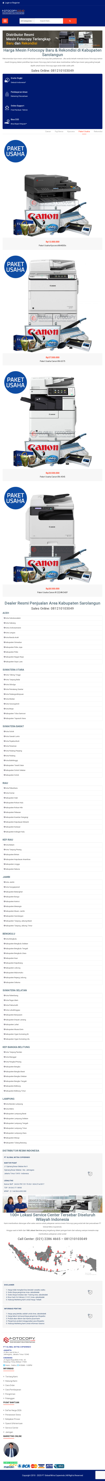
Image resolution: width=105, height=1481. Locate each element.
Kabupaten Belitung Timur (15, 1091)
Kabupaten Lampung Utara (15, 1133)
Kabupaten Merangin (13, 906)
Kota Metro (9, 1109)
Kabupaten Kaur (11, 958)
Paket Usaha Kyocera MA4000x (52, 245)
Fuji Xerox (59, 131)
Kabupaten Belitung (13, 1086)
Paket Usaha (84, 131)
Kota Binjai (9, 709)
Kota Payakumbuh (12, 741)
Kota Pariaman (11, 746)
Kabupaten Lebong (12, 968)
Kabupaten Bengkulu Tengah (16, 949)
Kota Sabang (10, 623)
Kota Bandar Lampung (14, 1104)
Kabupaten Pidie (11, 652)
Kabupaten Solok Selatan (15, 770)
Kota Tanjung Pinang (13, 850)
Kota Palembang (11, 995)
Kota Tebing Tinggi (13, 675)
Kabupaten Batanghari (14, 892)
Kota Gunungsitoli (12, 704)
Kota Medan (10, 699)
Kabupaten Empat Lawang (15, 1020)
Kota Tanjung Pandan (13, 1052)
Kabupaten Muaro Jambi (15, 911)
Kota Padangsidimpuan (14, 694)
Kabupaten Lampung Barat (15, 1114)
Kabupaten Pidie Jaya (13, 647)
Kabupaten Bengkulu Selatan (16, 944)
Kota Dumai (9, 793)
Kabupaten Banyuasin (13, 1015)
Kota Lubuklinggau (12, 1010)
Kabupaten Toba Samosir (15, 713)
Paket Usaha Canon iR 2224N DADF (52, 592)
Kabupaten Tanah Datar (14, 765)
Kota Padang (10, 756)
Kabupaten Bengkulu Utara (15, 953)
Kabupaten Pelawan (13, 812)
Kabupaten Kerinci (12, 901)
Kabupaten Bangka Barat (15, 1072)
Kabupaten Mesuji (12, 1138)
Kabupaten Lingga (12, 864)
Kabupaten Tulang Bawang (16, 1143)
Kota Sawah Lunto (12, 736)
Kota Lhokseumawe (13, 628)
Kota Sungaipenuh (12, 887)
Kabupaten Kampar (12, 827)
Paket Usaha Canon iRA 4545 (52, 477)
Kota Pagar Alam (11, 1000)
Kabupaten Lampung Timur (16, 1128)
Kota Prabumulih (11, 1005)
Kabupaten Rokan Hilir (14, 808)
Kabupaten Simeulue (13, 642)
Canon (48, 131)
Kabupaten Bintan (12, 854)
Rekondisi (98, 131)
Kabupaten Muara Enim (14, 1029)
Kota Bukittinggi (11, 760)
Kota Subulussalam (13, 618)
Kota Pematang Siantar (14, 689)
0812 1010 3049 (11, 1463)
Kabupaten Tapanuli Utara (15, 718)
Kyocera (71, 131)
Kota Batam (9, 845)
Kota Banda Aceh (12, 637)
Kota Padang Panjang (13, 751)
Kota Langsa (10, 633)
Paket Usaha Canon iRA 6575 (52, 361)
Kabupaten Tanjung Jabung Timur (18, 926)
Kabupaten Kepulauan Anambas (17, 859)
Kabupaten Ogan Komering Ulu (17, 1039)
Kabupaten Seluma (12, 982)
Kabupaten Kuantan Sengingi (16, 817)
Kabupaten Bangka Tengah (16, 1081)
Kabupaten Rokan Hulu (14, 803)
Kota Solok (9, 731)
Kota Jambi (9, 882)
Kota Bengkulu (11, 939)
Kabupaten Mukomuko (14, 973)
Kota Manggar (10, 1057)
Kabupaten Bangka (12, 1067)
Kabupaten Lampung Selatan (16, 1118)
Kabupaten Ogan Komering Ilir (17, 1034)
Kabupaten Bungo (12, 897)
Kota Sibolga (10, 684)
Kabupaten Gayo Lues (14, 662)
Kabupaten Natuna (12, 869)
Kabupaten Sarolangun (14, 916)
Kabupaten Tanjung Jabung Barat (18, 921)
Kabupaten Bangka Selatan (16, 1076)
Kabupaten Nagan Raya (14, 657)
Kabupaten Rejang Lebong (15, 977)
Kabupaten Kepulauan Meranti (17, 822)
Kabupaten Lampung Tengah (16, 1123)
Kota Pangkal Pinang (13, 1062)
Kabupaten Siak (11, 798)
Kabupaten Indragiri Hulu (15, 832)
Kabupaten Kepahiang (14, 963)
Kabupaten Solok (12, 775)
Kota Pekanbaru (11, 788)
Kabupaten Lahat (12, 1024)
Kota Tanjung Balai (12, 680)
